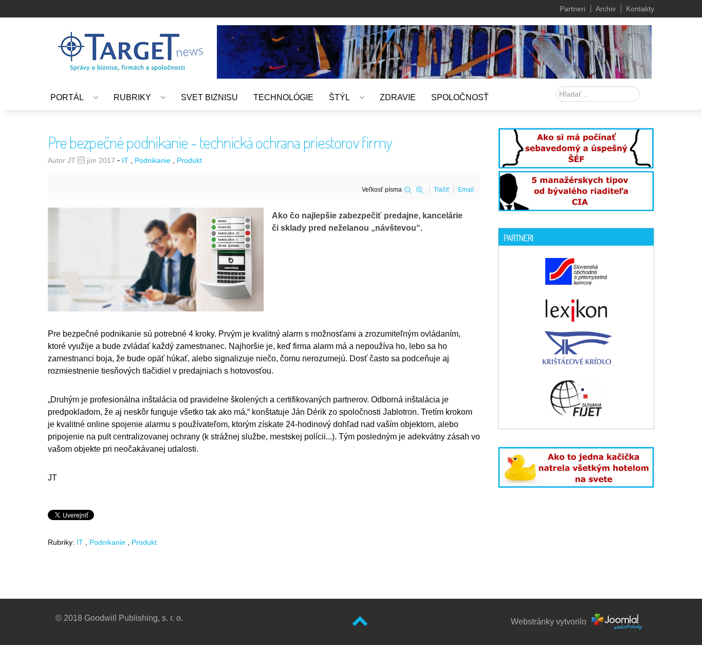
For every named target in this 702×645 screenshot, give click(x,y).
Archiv (606, 9)
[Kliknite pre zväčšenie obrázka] (156, 259)
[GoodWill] (130, 46)
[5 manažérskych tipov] (576, 189)
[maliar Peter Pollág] (434, 51)
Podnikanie (153, 160)
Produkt (189, 160)
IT (125, 160)
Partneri (572, 9)
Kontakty (640, 9)
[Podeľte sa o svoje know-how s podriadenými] (576, 147)
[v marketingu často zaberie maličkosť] (576, 466)
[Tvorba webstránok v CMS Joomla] (617, 621)
